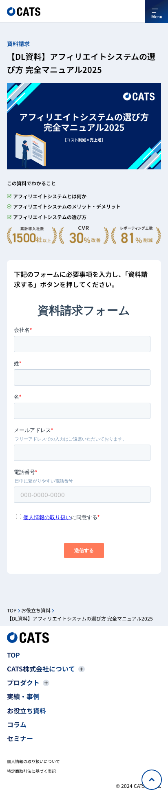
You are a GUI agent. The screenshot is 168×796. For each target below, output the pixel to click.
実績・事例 (23, 696)
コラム (17, 724)
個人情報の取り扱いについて (33, 761)
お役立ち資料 (36, 610)
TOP (12, 610)
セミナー (20, 738)
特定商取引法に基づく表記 (31, 771)
